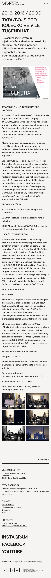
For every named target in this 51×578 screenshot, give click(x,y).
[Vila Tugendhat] (13, 3)
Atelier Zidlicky (37, 562)
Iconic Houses (8, 505)
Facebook (14, 544)
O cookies (6, 510)
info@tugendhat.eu (14, 376)
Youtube (12, 552)
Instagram (15, 537)
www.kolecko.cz (18, 289)
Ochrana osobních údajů (12, 507)
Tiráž (4, 513)
